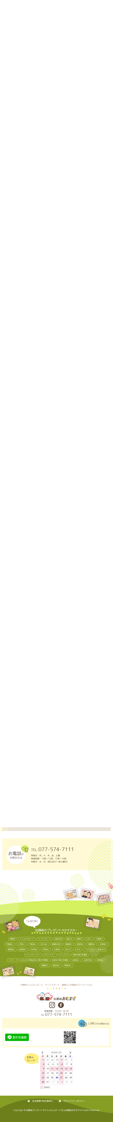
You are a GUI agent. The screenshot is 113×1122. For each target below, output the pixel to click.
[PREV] (43, 1052)
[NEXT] (70, 1052)
